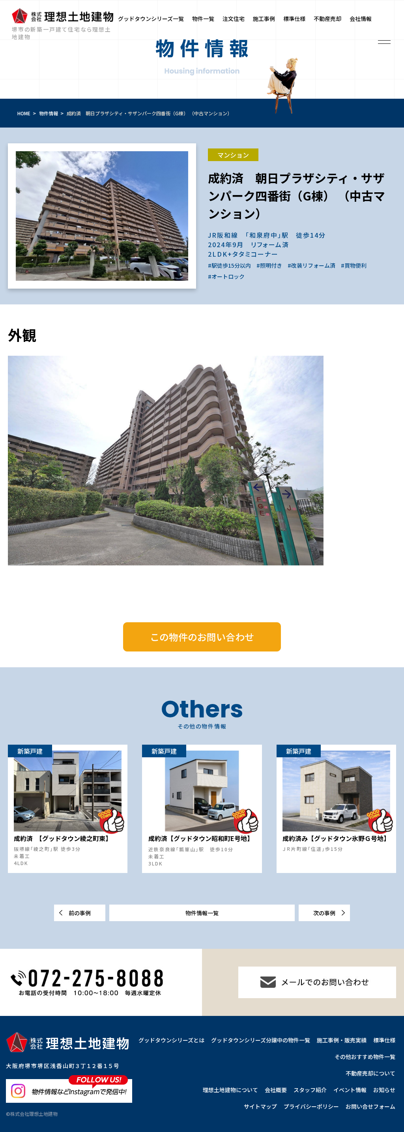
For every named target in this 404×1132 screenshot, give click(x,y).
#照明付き (269, 265)
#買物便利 (354, 265)
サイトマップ (260, 1106)
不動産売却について (370, 1073)
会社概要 (276, 1090)
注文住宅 (234, 19)
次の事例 (324, 913)
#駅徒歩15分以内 (229, 265)
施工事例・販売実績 (342, 1040)
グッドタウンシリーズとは (171, 1040)
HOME (23, 113)
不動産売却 (327, 19)
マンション (233, 155)
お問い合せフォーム (370, 1106)
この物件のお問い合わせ (202, 637)
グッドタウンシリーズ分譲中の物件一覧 (260, 1040)
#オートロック (226, 276)
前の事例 (80, 913)
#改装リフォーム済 (311, 265)
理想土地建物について (230, 1090)
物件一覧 (203, 19)
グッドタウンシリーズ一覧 (151, 19)
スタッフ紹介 (310, 1090)
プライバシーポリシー (311, 1106)
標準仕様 (294, 19)
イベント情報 (350, 1090)
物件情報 (48, 113)
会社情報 (361, 19)
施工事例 (264, 19)
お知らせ (384, 1090)
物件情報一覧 (202, 913)
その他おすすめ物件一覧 (365, 1057)
